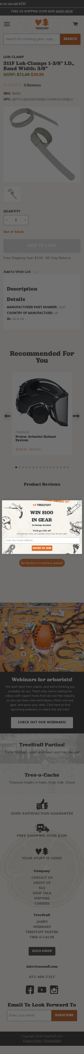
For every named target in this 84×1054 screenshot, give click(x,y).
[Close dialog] (79, 502)
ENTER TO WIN (42, 548)
